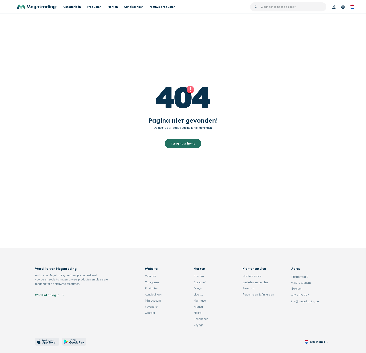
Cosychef (199, 282)
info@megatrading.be (305, 301)
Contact (150, 313)
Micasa (198, 306)
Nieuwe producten (162, 7)
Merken (113, 7)
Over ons (150, 276)
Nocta (197, 313)
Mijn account (153, 300)
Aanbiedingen (134, 7)
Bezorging (248, 288)
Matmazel (200, 300)
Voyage (198, 325)
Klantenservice (251, 276)
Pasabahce (201, 319)
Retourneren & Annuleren (258, 294)
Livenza (198, 294)
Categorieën (72, 7)
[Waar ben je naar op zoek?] (256, 6)
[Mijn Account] (334, 6)
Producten (94, 7)
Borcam (199, 276)
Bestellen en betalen (255, 282)
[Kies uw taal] (352, 6)
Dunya (198, 288)
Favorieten (151, 306)
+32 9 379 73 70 (300, 295)
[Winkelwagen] (343, 6)
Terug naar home (183, 143)
